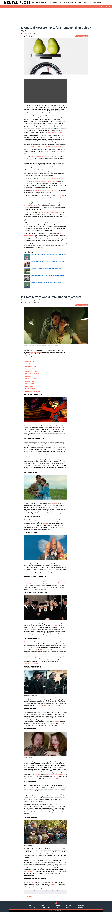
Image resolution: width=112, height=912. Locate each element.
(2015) (30, 364)
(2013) (31, 378)
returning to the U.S (31, 658)
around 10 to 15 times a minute (41, 244)
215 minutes (45, 523)
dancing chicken (53, 778)
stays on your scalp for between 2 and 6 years (42, 190)
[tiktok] (106, 6)
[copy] (31, 36)
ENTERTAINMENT (53, 2)
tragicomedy (55, 760)
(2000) (32, 361)
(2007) (30, 388)
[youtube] (109, 6)
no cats (56, 427)
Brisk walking (49, 223)
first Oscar (55, 626)
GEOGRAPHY (63, 2)
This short (26, 642)
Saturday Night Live (48, 564)
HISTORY (70, 2)
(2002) (32, 371)
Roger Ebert (37, 774)
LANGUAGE (77, 2)
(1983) (30, 381)
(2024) (31, 366)
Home (25, 897)
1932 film (41, 712)
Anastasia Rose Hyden (27, 302)
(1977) (30, 383)
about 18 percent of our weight (50, 212)
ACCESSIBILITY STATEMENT (46, 907)
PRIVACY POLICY (69, 905)
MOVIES (30, 897)
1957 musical (29, 882)
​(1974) (33, 374)
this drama (54, 504)
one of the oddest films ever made (54, 774)
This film (26, 698)
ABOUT (29, 905)
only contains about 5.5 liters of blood (41, 156)
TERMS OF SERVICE (31, 907)
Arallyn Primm (25, 33)
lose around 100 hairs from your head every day (44, 182)
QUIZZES (84, 2)
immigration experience (35, 352)
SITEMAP (57, 907)
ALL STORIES (100, 2)
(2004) (30, 386)
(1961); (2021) (33, 391)
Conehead (48, 569)
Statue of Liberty (44, 649)
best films (46, 705)
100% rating (44, 812)
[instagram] (104, 6)
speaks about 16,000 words (57, 178)
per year (62, 195)
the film (57, 721)
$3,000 (33, 789)
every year (58, 165)
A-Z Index (68, 907)
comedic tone (32, 647)
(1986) (32, 359)
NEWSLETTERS (58, 905)
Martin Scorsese (28, 580)
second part (30, 624)
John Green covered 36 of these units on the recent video (42, 146)
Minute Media (53, 910)
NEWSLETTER (35, 2)
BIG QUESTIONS (92, 2)
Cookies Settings (81, 907)
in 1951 (49, 507)
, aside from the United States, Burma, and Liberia (40, 143)
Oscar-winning (34, 522)
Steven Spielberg (53, 884)
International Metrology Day (54, 132)
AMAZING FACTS (43, 2)
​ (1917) (31, 376)
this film (59, 444)
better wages (37, 453)
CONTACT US (43, 905)
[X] (101, 6)
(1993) (30, 369)
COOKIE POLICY (81, 905)
